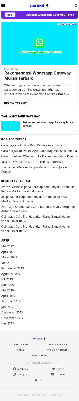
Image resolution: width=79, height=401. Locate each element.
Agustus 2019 (10, 274)
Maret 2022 (9, 257)
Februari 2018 (10, 301)
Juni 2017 (7, 323)
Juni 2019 (7, 285)
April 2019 (8, 296)
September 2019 (12, 268)
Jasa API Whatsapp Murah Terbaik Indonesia (32, 162)
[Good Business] (39, 5)
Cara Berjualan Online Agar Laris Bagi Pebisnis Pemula (39, 151)
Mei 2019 (7, 290)
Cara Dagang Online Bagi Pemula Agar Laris (31, 145)
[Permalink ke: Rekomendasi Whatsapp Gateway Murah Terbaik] (39, 43)
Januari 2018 (10, 307)
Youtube (60, 374)
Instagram (22, 374)
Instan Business (12, 187)
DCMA (20, 350)
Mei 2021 (7, 263)
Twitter (60, 369)
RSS (41, 380)
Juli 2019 (7, 279)
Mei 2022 (7, 246)
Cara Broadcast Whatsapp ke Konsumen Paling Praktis (39, 156)
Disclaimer (39, 355)
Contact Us (20, 344)
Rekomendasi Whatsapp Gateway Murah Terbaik (37, 75)
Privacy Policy (58, 344)
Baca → (63, 94)
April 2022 (8, 252)
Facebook (22, 369)
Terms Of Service (58, 350)
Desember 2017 (12, 312)
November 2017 (12, 318)
